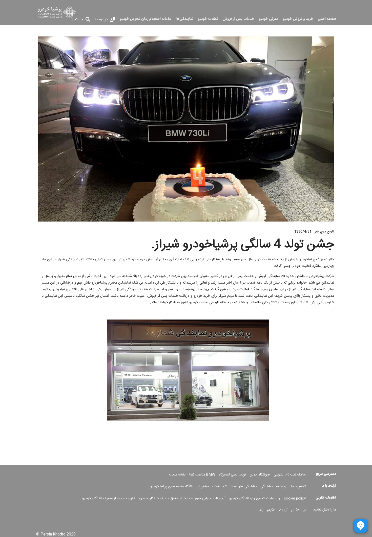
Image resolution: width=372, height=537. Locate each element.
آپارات (283, 510)
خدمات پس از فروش (238, 19)
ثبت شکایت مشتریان (211, 487)
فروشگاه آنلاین (260, 475)
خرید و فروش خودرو (298, 19)
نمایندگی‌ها (184, 19)
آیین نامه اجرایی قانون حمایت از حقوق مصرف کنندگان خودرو (182, 498)
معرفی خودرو (268, 19)
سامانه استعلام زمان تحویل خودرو (146, 19)
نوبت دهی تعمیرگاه (232, 475)
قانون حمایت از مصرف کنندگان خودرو (108, 498)
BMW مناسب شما (202, 475)
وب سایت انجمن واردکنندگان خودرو (254, 498)
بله (261, 510)
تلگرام (271, 510)
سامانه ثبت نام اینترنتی (290, 475)
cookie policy (295, 498)
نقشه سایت (177, 475)
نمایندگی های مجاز (243, 487)
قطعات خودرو (208, 19)
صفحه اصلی (327, 19)
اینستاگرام (298, 510)
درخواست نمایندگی (273, 487)
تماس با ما (298, 487)
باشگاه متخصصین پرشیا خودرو (171, 487)
